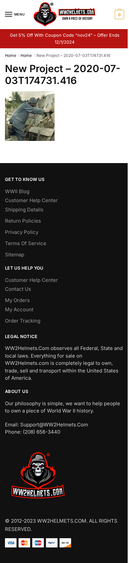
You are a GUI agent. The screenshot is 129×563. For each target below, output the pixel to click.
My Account (19, 309)
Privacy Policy (21, 232)
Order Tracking (22, 321)
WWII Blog (17, 191)
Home (10, 55)
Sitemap (14, 254)
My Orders (17, 300)
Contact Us (18, 289)
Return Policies (23, 221)
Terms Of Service (25, 243)
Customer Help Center (31, 200)
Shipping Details (24, 209)
